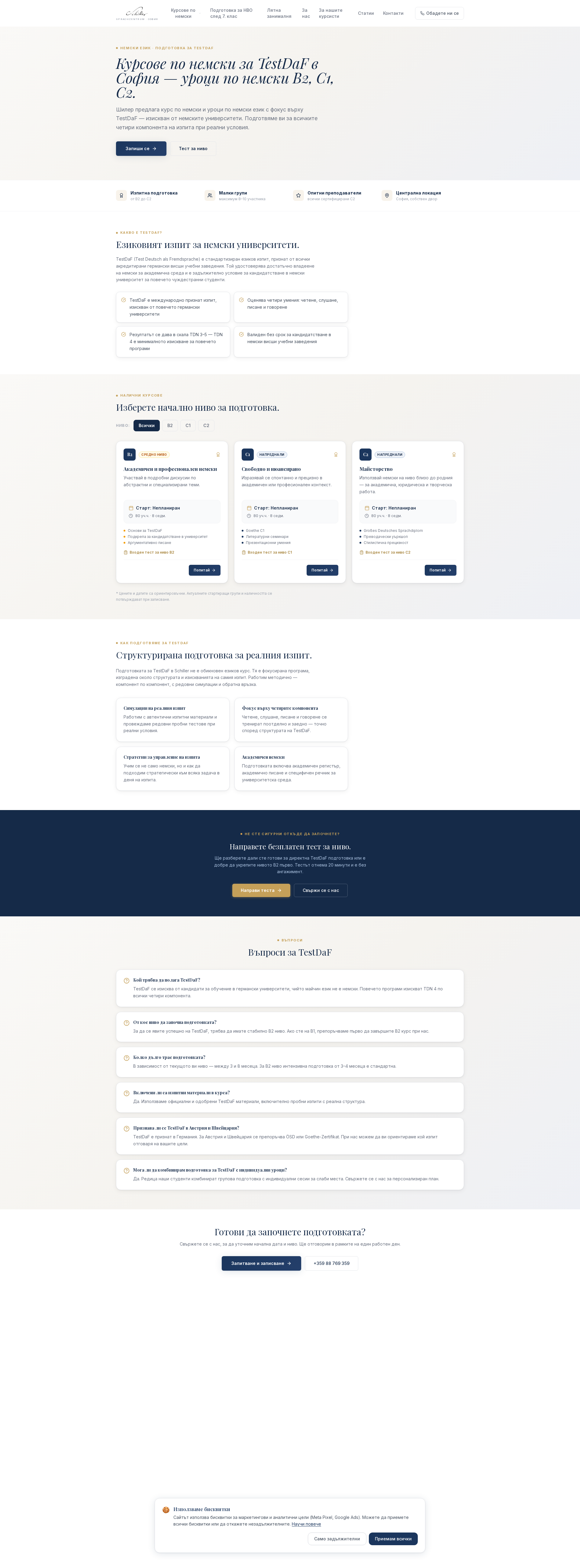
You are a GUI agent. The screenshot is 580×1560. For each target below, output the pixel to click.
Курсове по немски (183, 13)
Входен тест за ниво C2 (388, 552)
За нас (306, 13)
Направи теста (258, 890)
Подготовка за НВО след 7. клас (231, 13)
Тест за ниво (193, 148)
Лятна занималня (279, 13)
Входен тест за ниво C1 (270, 552)
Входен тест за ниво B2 (152, 552)
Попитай (202, 570)
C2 (206, 425)
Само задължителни (337, 1538)
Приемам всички (393, 1538)
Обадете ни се (442, 13)
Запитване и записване (257, 1263)
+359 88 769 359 (332, 1263)
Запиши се (138, 148)
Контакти (393, 13)
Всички (147, 425)
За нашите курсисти (331, 13)
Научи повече (306, 1523)
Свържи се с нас (321, 890)
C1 (188, 425)
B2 (170, 425)
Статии (366, 13)
